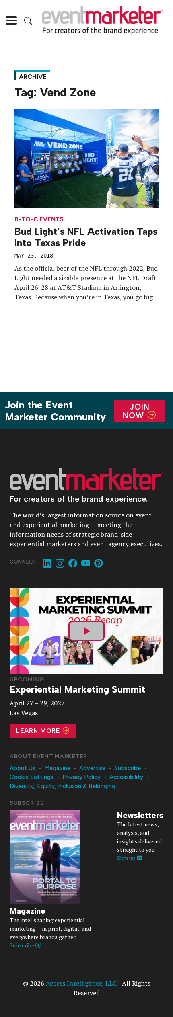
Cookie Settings (32, 777)
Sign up (127, 858)
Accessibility (126, 777)
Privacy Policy (81, 777)
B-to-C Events (39, 220)
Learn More (39, 730)
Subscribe (127, 768)
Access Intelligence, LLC (81, 983)
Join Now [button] (136, 411)
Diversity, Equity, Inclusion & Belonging (62, 786)
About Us (22, 768)
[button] (11, 20)
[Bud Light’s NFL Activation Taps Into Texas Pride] (86, 157)
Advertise (92, 768)
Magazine (57, 768)
